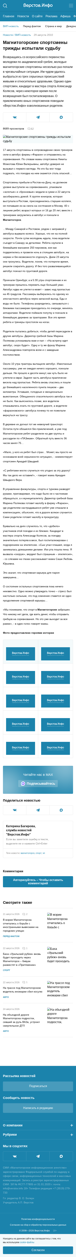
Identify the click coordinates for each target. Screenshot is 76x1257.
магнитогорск (27, 853)
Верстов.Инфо (18, 834)
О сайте (37, 16)
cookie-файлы (27, 1242)
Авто (6, 997)
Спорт (6, 970)
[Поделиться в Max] (61, 117)
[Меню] (71, 5)
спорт (39, 853)
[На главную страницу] (38, 5)
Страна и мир (53, 26)
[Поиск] (5, 6)
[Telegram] (37, 1156)
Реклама (51, 16)
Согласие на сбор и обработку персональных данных (38, 1225)
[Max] (61, 1156)
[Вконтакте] (14, 1156)
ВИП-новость (11, 26)
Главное (8, 16)
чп (44, 853)
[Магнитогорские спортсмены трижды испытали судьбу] (20, 653)
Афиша (65, 16)
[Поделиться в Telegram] (37, 117)
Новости (23, 16)
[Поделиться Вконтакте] (14, 117)
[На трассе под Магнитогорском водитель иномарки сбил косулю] (60, 990)
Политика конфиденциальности (38, 1219)
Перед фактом (32, 26)
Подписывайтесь (41, 783)
